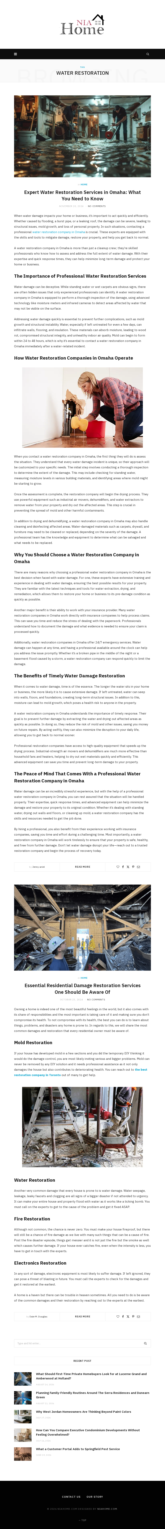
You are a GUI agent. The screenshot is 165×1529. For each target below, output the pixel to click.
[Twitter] (128, 866)
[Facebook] (123, 866)
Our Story (95, 1496)
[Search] (147, 54)
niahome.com (107, 1508)
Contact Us (71, 1496)
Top (83, 1520)
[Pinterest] (133, 866)
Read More (82, 866)
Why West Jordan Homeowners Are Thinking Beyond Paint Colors (83, 1412)
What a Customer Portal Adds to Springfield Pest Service (78, 1449)
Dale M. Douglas (38, 1316)
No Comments (97, 206)
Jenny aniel (38, 866)
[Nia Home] (82, 24)
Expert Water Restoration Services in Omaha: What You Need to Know (82, 195)
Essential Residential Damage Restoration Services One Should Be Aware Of (83, 988)
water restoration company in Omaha (58, 232)
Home (84, 184)
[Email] (138, 866)
